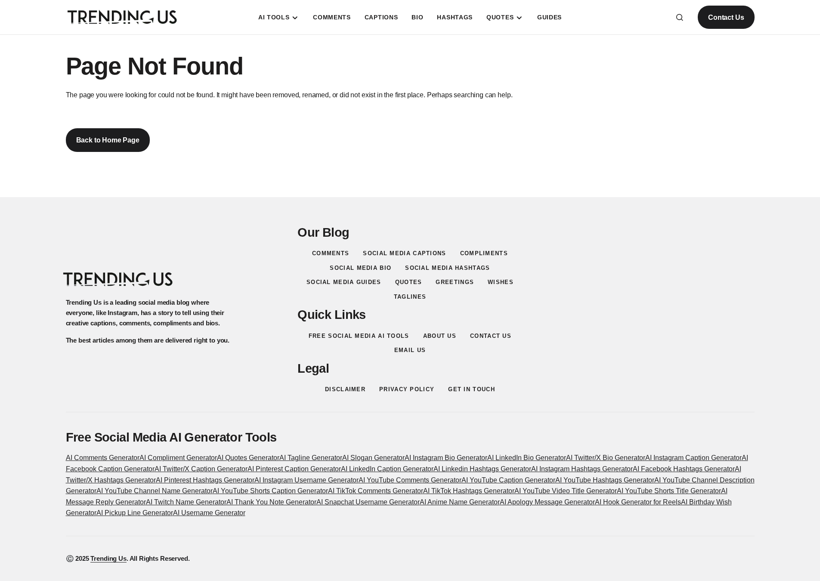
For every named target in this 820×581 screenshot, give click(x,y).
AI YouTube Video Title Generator (565, 490)
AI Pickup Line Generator (134, 512)
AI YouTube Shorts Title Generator (669, 490)
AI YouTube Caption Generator (508, 480)
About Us (439, 336)
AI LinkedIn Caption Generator (387, 469)
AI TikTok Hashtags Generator (468, 490)
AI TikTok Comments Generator (375, 490)
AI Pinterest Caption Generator (294, 469)
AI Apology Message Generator (547, 502)
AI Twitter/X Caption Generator (201, 469)
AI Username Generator (209, 512)
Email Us (410, 350)
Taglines (410, 297)
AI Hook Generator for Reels (638, 502)
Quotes (408, 282)
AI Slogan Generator (373, 457)
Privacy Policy (406, 389)
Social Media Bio (360, 268)
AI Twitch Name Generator (186, 502)
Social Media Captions (404, 253)
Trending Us (108, 558)
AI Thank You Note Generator (271, 502)
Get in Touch (471, 389)
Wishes (501, 282)
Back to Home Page (107, 140)
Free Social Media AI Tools (359, 336)
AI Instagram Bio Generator (446, 457)
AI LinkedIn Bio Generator (526, 457)
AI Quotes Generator (248, 457)
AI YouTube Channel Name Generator (154, 490)
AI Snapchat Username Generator (368, 502)
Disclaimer (345, 389)
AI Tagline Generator (310, 457)
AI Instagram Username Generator (306, 480)
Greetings (455, 282)
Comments (330, 253)
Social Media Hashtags (447, 268)
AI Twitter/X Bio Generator (605, 457)
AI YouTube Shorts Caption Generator (270, 490)
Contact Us (726, 17)
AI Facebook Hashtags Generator (684, 469)
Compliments (484, 253)
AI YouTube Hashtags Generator (604, 480)
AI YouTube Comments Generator (410, 480)
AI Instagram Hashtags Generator (582, 469)
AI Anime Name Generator (460, 502)
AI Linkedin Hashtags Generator (482, 469)
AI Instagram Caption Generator (693, 457)
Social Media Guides (343, 282)
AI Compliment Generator (178, 457)
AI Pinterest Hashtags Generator (205, 480)
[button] (679, 17)
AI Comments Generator (102, 457)
